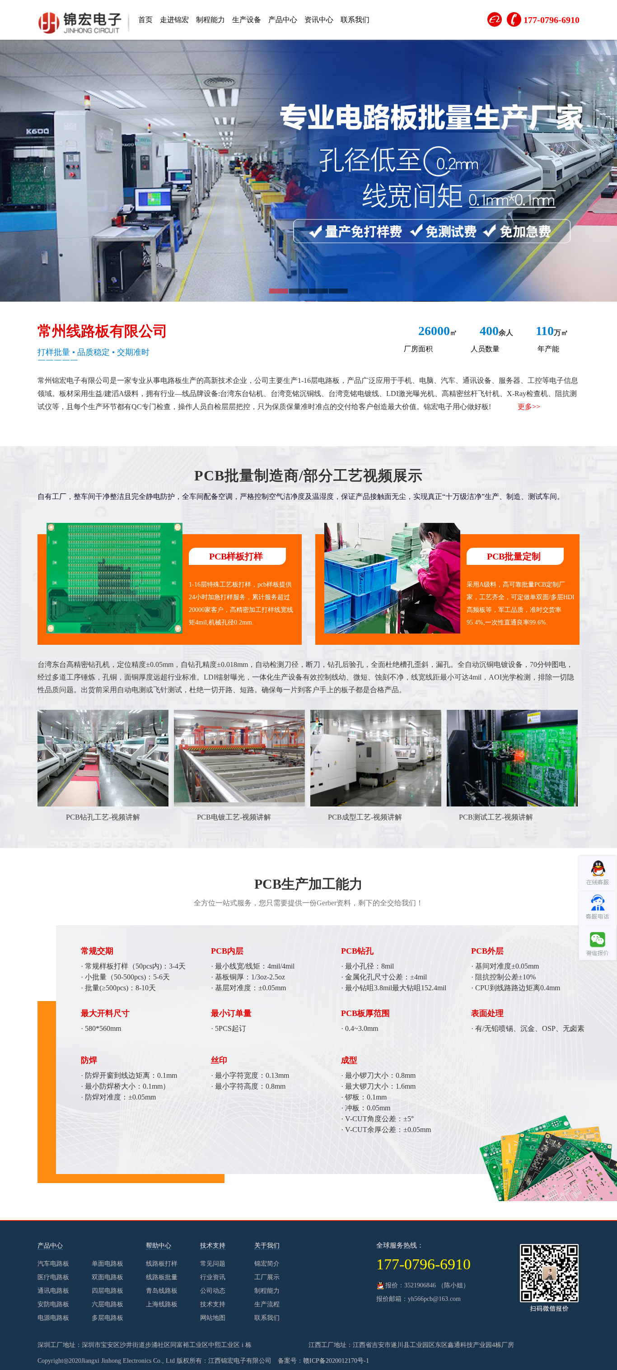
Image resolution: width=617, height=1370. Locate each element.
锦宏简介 (267, 1263)
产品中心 (282, 19)
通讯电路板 (53, 1290)
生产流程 (267, 1304)
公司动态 (212, 1290)
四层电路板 (107, 1290)
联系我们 (355, 19)
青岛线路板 (162, 1290)
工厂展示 (267, 1277)
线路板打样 (162, 1263)
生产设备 (246, 19)
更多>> (529, 406)
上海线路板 (162, 1304)
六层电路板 (107, 1304)
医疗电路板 (53, 1277)
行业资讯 (212, 1277)
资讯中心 (318, 19)
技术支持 (212, 1304)
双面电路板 (107, 1277)
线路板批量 (162, 1277)
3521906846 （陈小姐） (436, 1285)
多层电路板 (107, 1317)
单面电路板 (107, 1263)
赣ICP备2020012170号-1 (336, 1360)
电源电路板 (53, 1317)
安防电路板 (53, 1304)
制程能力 (210, 19)
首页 (145, 19)
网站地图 (212, 1317)
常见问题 (212, 1263)
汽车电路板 (53, 1263)
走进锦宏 (174, 19)
